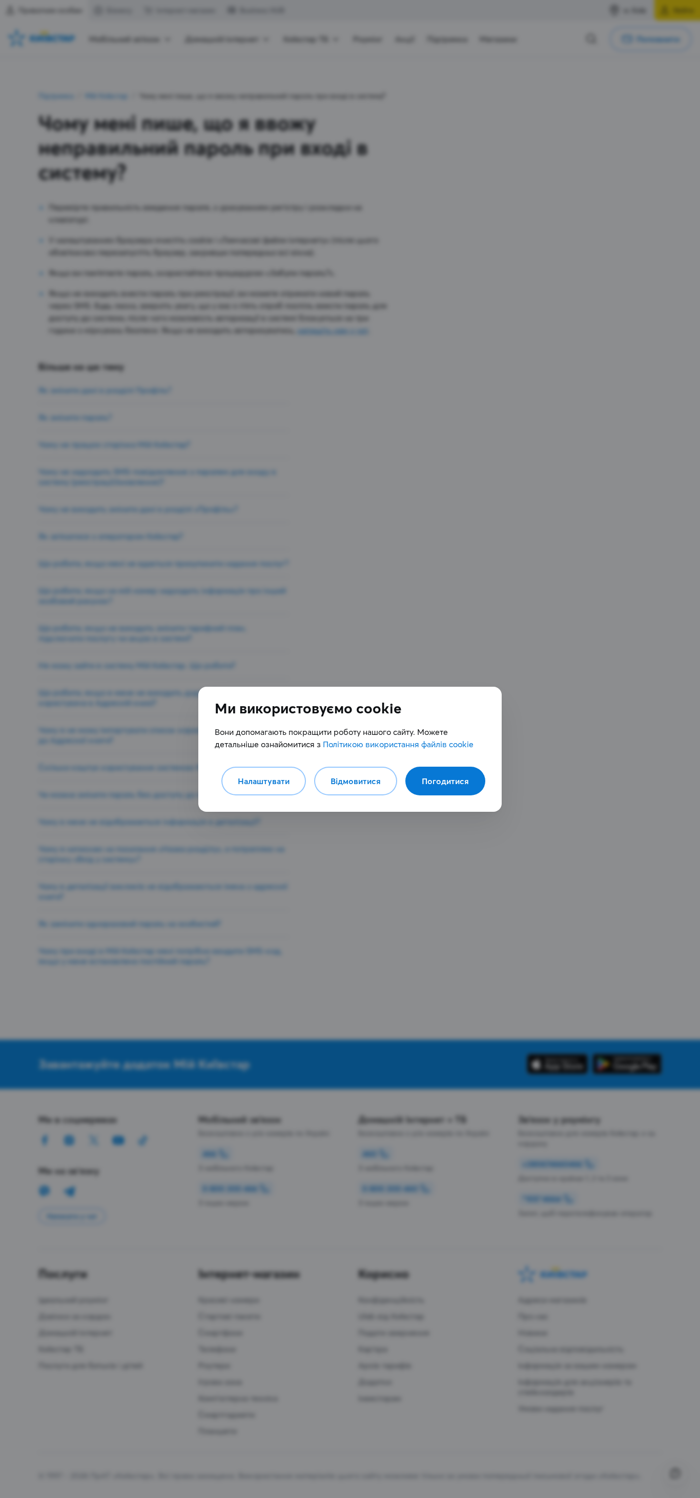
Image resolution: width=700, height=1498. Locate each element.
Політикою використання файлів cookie (398, 744)
